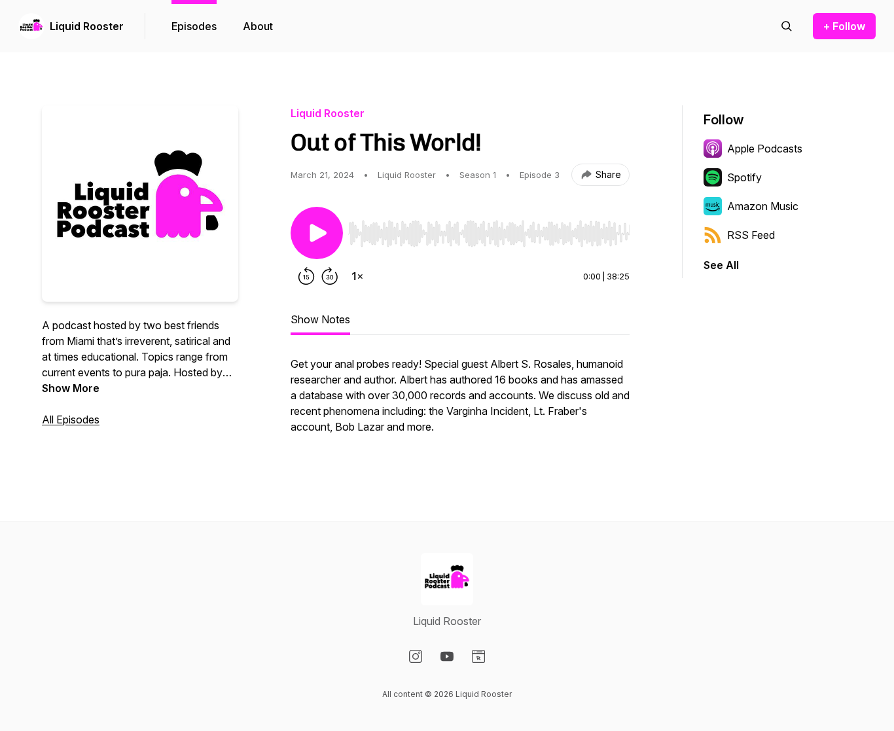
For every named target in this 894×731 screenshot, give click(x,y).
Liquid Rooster (87, 26)
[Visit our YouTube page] (447, 656)
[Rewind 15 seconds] (306, 276)
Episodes (194, 26)
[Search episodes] (786, 26)
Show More (70, 388)
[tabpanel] (460, 402)
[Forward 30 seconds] (330, 276)
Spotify (744, 177)
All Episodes (70, 419)
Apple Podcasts (764, 148)
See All (721, 265)
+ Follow (844, 26)
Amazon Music (762, 206)
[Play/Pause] (317, 233)
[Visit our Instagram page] (415, 656)
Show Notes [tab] (320, 319)
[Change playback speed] (357, 276)
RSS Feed (751, 234)
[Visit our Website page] (478, 656)
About (258, 26)
